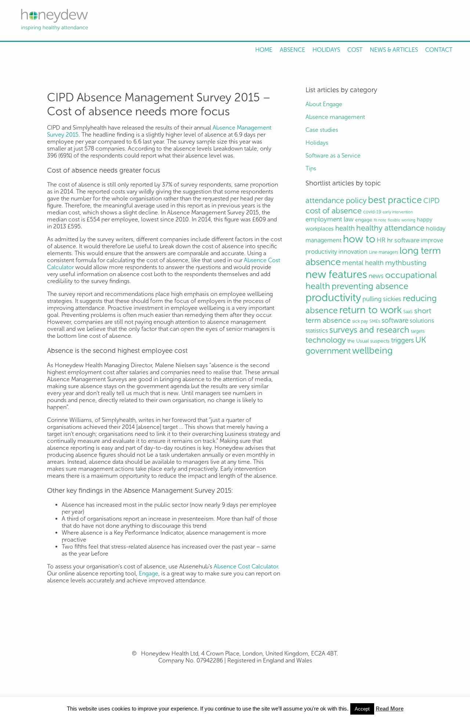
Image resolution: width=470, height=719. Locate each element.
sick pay (360, 321)
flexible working (401, 220)
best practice (395, 200)
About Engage (324, 104)
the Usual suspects (368, 341)
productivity (333, 297)
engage (363, 220)
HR (381, 240)
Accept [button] (362, 709)
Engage (148, 573)
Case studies (322, 129)
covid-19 (372, 211)
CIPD (431, 200)
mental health (363, 263)
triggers (402, 340)
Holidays (326, 49)
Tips (311, 168)
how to (359, 239)
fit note (380, 220)
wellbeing (372, 350)
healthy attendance (390, 228)
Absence (292, 49)
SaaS (408, 311)
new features (336, 274)
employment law (330, 219)
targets (417, 331)
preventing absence (370, 286)
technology (326, 340)
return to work (370, 310)
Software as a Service (333, 155)
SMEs (374, 321)
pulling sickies (381, 299)
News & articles (394, 49)
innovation (353, 251)
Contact (438, 49)
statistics (317, 330)
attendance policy (336, 200)
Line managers (383, 252)
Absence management (335, 116)
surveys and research (369, 330)
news (376, 276)
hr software (403, 240)
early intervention (398, 212)
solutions (422, 320)
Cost (354, 49)
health (345, 228)
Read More (390, 708)
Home (263, 49)
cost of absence (334, 211)
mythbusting (405, 262)
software (395, 320)
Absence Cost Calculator (246, 566)
